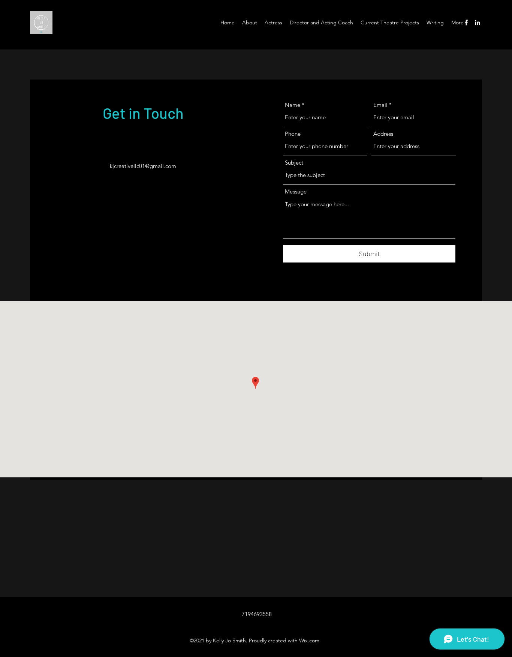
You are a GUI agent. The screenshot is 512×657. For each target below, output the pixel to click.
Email (380, 105)
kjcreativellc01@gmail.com (143, 166)
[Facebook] (466, 22)
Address (383, 133)
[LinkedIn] (477, 22)
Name (292, 105)
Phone (293, 133)
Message (296, 191)
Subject (294, 162)
